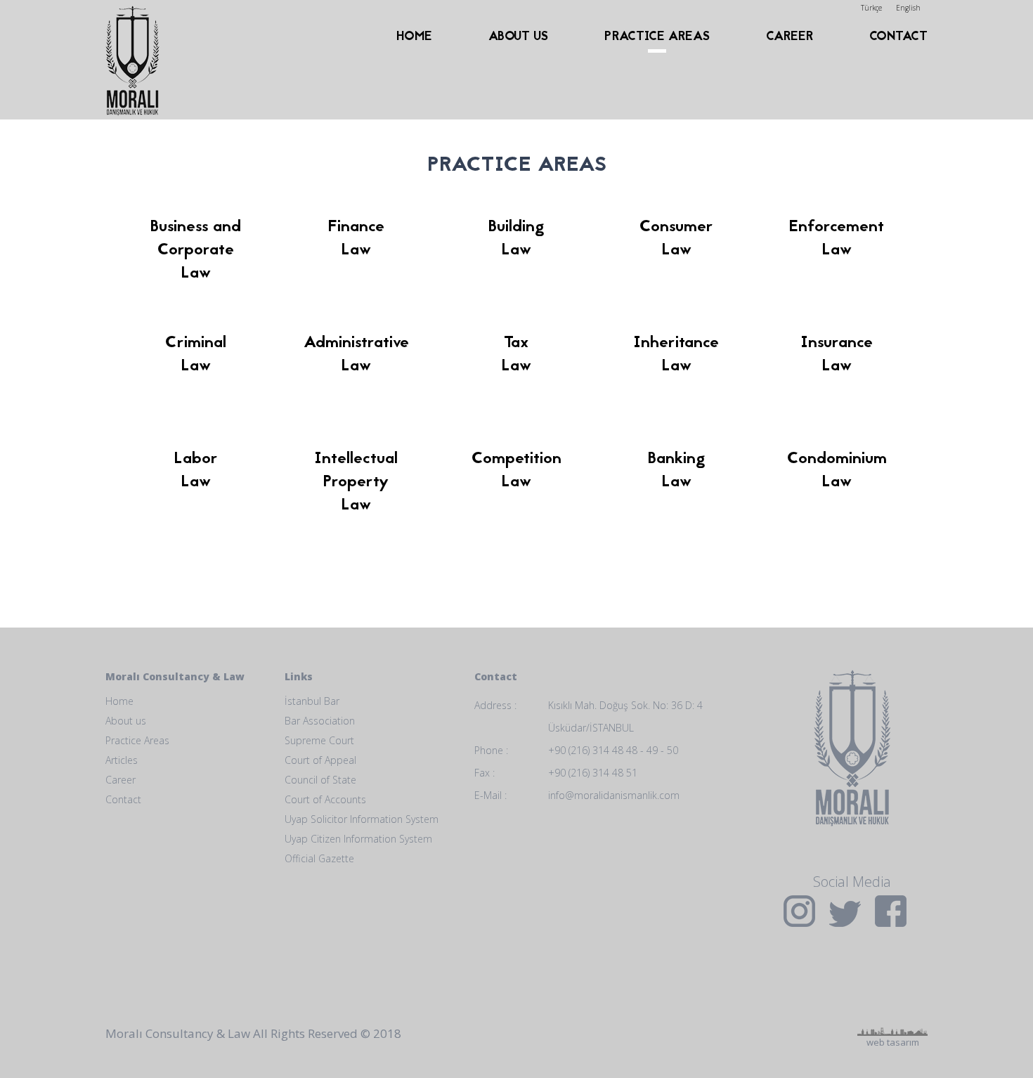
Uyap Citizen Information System (358, 838)
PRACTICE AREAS (657, 36)
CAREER (789, 36)
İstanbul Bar (312, 701)
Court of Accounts (325, 799)
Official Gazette (319, 858)
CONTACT (898, 36)
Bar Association (320, 720)
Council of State (320, 779)
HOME (414, 36)
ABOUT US (518, 36)
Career (120, 779)
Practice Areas (137, 740)
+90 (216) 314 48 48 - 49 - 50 (613, 750)
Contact (123, 799)
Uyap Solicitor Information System (361, 819)
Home (119, 701)
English (908, 8)
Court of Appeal (320, 760)
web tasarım (892, 983)
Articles (121, 760)
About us (125, 720)
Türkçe (871, 8)
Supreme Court (319, 740)
